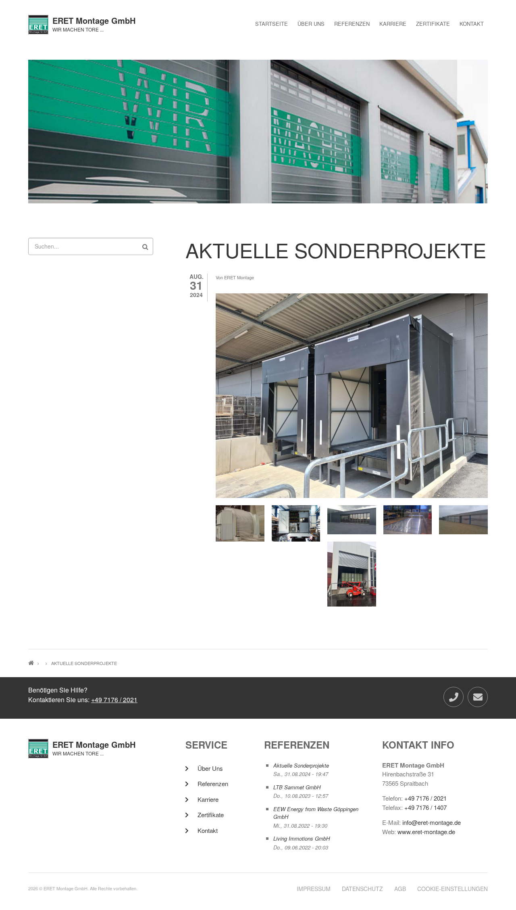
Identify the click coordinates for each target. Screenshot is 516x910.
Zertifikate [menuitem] (433, 23)
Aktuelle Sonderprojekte (301, 765)
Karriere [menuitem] (392, 23)
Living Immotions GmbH (301, 838)
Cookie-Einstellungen (452, 889)
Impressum (314, 889)
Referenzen (213, 783)
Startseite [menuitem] (271, 23)
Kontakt (208, 830)
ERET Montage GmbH (93, 20)
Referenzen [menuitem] (352, 23)
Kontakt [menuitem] (472, 23)
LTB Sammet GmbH (296, 787)
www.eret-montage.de (426, 831)
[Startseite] (38, 23)
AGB (400, 889)
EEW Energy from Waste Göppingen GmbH (315, 813)
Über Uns (210, 768)
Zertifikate (211, 814)
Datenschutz (362, 889)
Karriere (208, 799)
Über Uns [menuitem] (311, 23)
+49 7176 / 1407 (425, 807)
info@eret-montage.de (431, 822)
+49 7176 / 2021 (114, 699)
